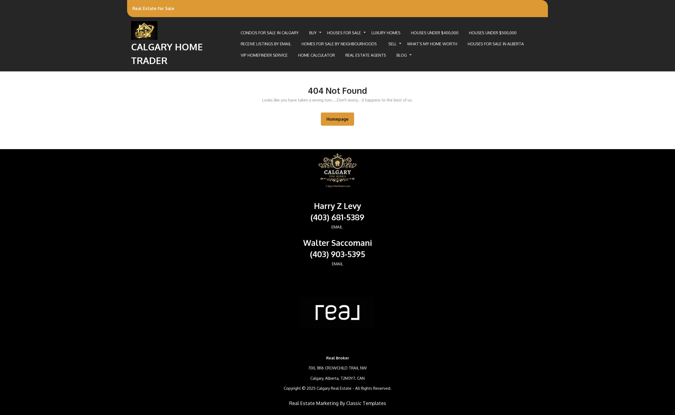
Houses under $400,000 (435, 32)
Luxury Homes (386, 32)
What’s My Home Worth (432, 43)
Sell (392, 43)
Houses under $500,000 (493, 32)
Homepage (339, 119)
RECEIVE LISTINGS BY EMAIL (266, 43)
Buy (313, 32)
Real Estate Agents (365, 55)
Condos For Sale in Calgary (270, 32)
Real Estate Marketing (314, 403)
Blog (402, 55)
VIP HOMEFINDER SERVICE (264, 55)
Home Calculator (316, 55)
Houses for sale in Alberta (496, 43)
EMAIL (337, 227)
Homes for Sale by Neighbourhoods (340, 43)
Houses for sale (344, 32)
